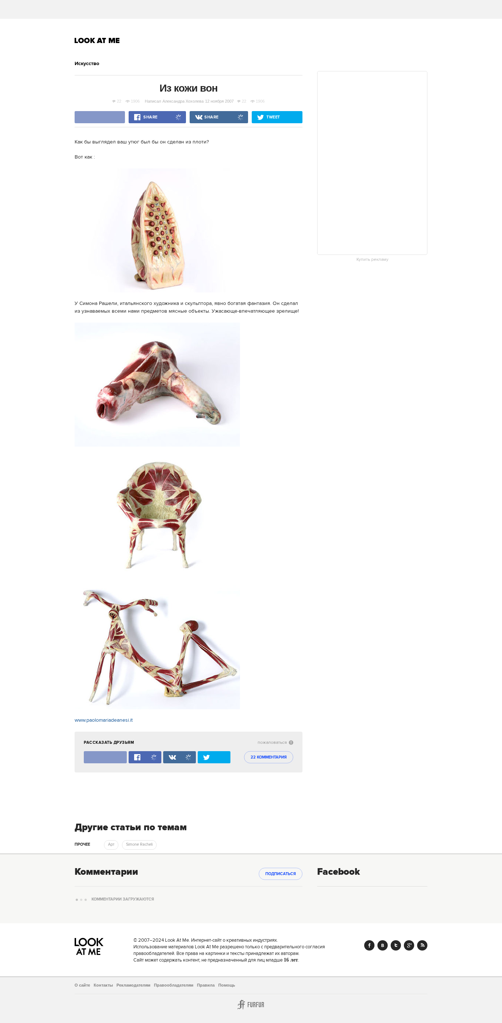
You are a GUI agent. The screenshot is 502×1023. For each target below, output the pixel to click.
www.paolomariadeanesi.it (104, 720)
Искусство (87, 63)
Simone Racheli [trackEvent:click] (139, 844)
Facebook (369, 945)
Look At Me (97, 40)
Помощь (226, 985)
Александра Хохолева (183, 101)
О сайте (82, 985)
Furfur (251, 1004)
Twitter (396, 945)
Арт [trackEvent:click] (111, 844)
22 (119, 101)
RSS (422, 945)
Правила (206, 985)
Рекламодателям (133, 985)
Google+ (409, 945)
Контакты (103, 985)
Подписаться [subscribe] (280, 874)
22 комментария (269, 757)
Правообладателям (173, 985)
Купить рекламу (372, 259)
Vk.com (382, 945)
